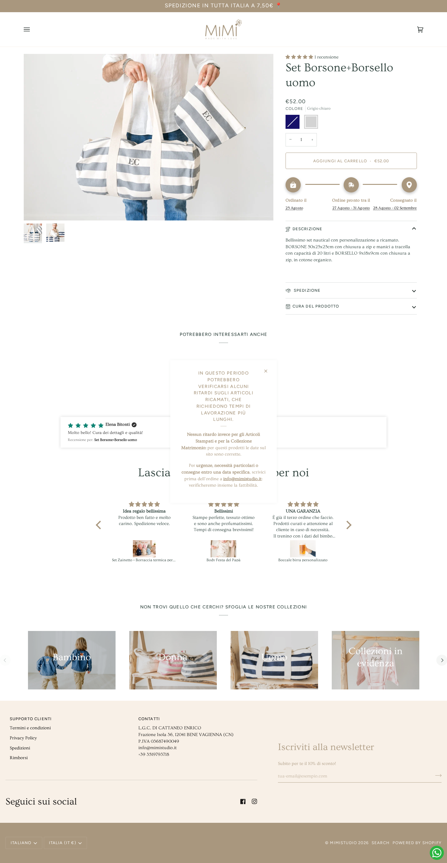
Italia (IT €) (62, 842)
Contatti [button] (149, 719)
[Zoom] (148, 137)
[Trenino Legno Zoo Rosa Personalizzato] (303, 548)
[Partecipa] (436, 775)
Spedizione (307, 290)
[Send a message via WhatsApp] (437, 853)
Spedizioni (20, 748)
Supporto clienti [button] (31, 719)
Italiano (21, 842)
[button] (99, 525)
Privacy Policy (23, 738)
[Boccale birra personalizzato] (224, 548)
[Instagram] (254, 801)
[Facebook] (243, 801)
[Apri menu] (33, 29)
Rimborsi (19, 757)
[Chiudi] (268, 368)
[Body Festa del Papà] (144, 548)
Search (381, 842)
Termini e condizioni (30, 728)
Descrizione (308, 229)
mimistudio (343, 842)
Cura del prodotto (316, 306)
